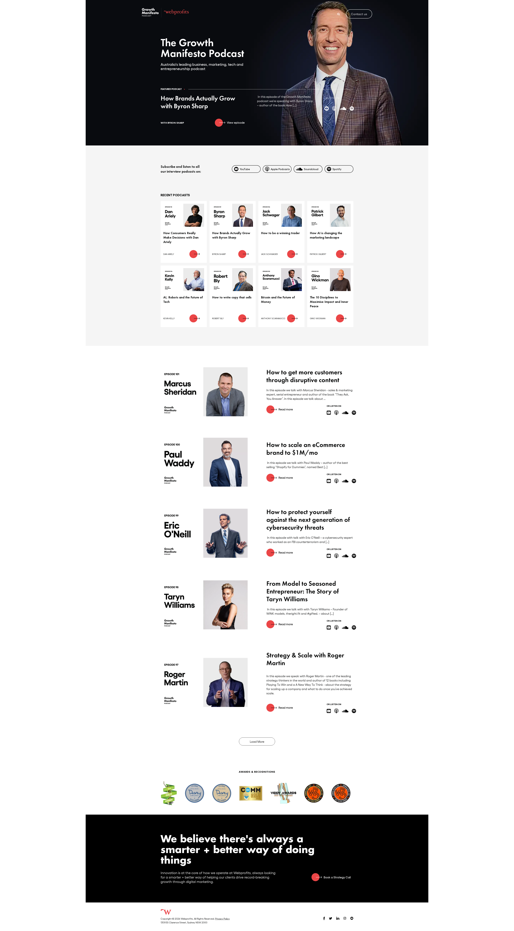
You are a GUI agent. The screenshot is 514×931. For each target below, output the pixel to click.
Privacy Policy (222, 918)
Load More (257, 741)
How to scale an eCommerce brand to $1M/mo (305, 449)
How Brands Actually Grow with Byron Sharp (198, 102)
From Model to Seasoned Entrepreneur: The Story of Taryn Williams (302, 591)
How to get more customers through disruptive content (304, 376)
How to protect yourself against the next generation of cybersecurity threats (308, 519)
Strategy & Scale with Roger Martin (305, 659)
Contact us (359, 14)
